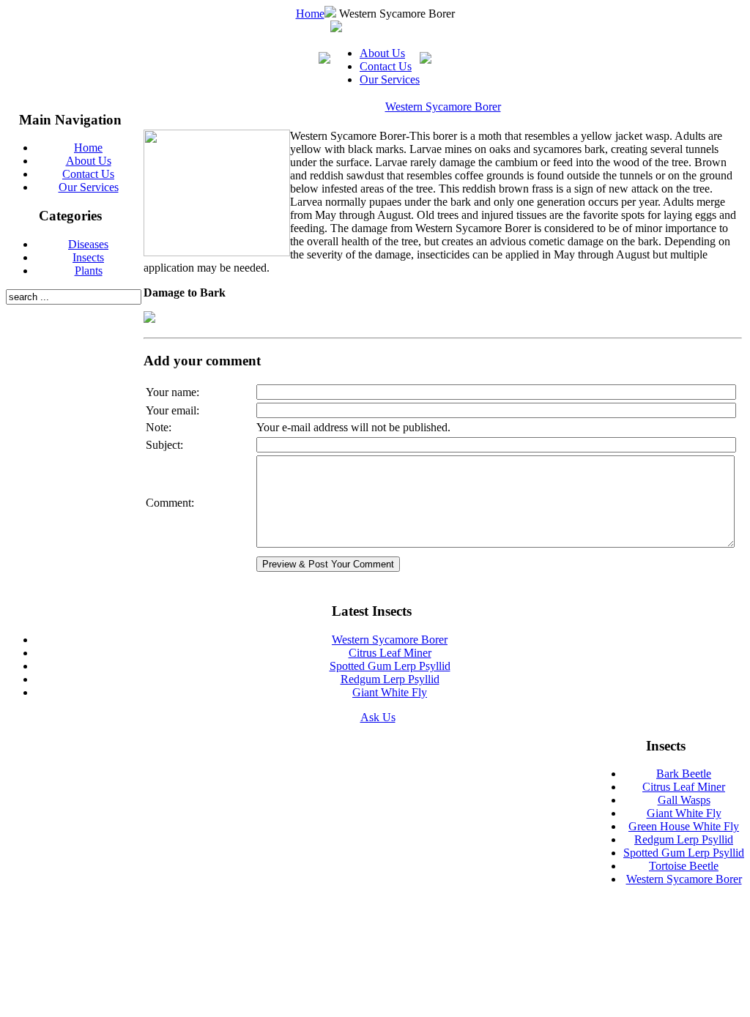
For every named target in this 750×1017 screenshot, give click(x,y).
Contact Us (386, 66)
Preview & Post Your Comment (328, 564)
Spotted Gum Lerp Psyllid (390, 666)
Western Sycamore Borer (443, 106)
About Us (382, 53)
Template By (528, 749)
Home (310, 13)
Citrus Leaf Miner (390, 653)
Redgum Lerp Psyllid (390, 679)
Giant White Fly (389, 692)
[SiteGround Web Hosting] (565, 751)
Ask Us (378, 717)
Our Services (390, 79)
